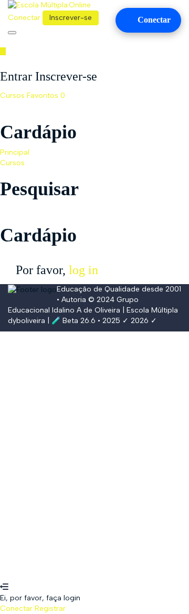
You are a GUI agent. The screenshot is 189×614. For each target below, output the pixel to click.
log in (83, 270)
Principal (14, 152)
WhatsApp (18, 576)
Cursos (13, 95)
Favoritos (46, 95)
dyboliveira (26, 320)
